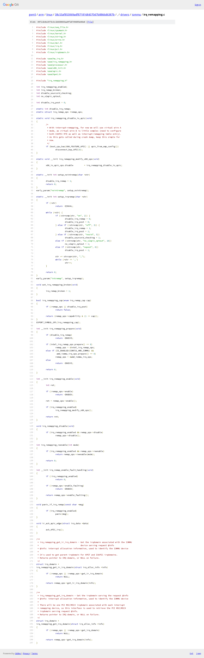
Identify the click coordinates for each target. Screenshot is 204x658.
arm (41, 14)
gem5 (32, 14)
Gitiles (18, 653)
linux (49, 14)
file (90, 22)
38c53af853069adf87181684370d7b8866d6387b (85, 14)
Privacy (26, 653)
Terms (34, 653)
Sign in (198, 4)
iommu (136, 14)
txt (191, 653)
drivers (124, 14)
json (198, 653)
